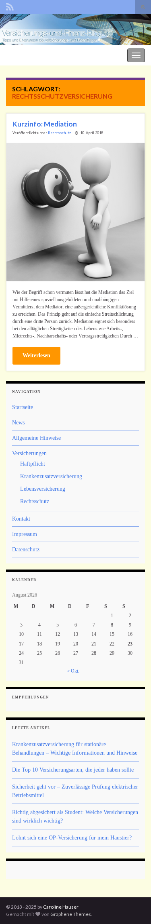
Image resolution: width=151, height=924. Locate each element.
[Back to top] (133, 906)
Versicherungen (29, 453)
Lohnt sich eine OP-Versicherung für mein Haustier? (72, 838)
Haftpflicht (32, 464)
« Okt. (73, 671)
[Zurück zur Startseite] (75, 29)
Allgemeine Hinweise (36, 438)
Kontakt (21, 519)
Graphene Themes (70, 914)
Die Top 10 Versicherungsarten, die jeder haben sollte (73, 770)
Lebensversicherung (42, 489)
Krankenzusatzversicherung (51, 476)
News (18, 423)
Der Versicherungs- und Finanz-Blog (45, 54)
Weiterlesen (36, 355)
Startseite (22, 407)
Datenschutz (25, 549)
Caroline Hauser (61, 907)
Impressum (24, 534)
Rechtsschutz (59, 133)
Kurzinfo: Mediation (44, 124)
